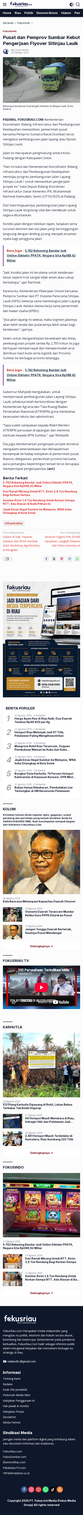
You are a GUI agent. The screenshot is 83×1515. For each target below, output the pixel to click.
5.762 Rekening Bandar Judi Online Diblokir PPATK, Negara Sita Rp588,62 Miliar (38, 484)
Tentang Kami (11, 1378)
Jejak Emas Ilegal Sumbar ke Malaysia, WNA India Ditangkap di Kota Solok (37, 511)
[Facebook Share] (46, 559)
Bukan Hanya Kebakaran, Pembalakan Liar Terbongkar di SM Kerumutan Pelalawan (43, 789)
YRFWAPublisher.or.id (16, 1473)
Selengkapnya (40, 946)
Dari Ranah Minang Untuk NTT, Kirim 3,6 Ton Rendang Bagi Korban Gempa (40, 493)
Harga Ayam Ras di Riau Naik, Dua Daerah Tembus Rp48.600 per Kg (43, 720)
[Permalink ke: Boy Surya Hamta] (6, 51)
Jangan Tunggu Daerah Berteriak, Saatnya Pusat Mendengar (48, 931)
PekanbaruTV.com (14, 1468)
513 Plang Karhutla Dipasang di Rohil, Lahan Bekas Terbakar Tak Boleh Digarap (37, 1106)
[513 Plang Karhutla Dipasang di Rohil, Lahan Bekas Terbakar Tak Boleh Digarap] (41, 1065)
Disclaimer (9, 1417)
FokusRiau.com (12, 1451)
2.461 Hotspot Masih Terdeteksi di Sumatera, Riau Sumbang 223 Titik (49, 1137)
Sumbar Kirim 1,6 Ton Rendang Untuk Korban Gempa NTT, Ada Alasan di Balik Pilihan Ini (39, 502)
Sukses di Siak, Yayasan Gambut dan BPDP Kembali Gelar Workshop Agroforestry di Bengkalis (21, 541)
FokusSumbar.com (14, 1457)
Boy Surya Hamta (20, 50)
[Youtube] (38, 1489)
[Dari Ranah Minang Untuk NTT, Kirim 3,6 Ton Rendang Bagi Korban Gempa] (12, 1261)
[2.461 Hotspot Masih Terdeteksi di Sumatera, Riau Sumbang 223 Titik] (12, 1138)
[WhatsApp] (45, 1489)
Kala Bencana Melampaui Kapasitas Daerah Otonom (39, 901)
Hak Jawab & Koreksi (16, 1406)
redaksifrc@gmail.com (21, 1361)
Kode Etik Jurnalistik (15, 1389)
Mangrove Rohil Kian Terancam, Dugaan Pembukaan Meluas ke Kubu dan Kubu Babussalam (42, 747)
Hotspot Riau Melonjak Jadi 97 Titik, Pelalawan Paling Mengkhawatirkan (39, 734)
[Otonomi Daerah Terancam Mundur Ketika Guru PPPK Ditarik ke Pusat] (12, 914)
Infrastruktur (14, 523)
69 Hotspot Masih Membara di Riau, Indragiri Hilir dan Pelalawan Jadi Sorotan (50, 1120)
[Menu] (5, 4)
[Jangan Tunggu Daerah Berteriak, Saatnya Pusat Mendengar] (12, 932)
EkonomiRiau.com (14, 1462)
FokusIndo (10, 31)
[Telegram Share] (69, 559)
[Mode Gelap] (71, 4)
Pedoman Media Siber (16, 1395)
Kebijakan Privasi (13, 1411)
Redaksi (8, 1384)
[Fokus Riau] (20, 4)
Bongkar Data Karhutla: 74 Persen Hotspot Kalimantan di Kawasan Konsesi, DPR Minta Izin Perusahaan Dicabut (44, 775)
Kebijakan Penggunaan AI (19, 1400)
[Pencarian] (78, 4)
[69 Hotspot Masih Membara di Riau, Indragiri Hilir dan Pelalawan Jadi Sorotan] (12, 1121)
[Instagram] (31, 1489)
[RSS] (60, 1489)
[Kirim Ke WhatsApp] (77, 559)
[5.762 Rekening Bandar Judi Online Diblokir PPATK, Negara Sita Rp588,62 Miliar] (41, 1205)
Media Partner (12, 1422)
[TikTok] (53, 1490)
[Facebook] (24, 1489)
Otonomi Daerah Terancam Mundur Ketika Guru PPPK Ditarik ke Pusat (49, 913)
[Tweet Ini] (54, 559)
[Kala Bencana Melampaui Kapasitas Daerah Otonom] (41, 862)
